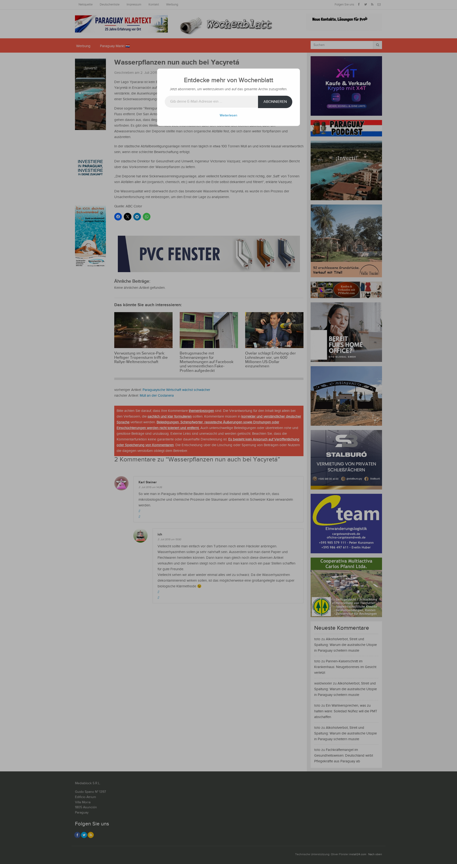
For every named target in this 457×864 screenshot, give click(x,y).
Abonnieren (275, 102)
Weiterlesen (228, 115)
